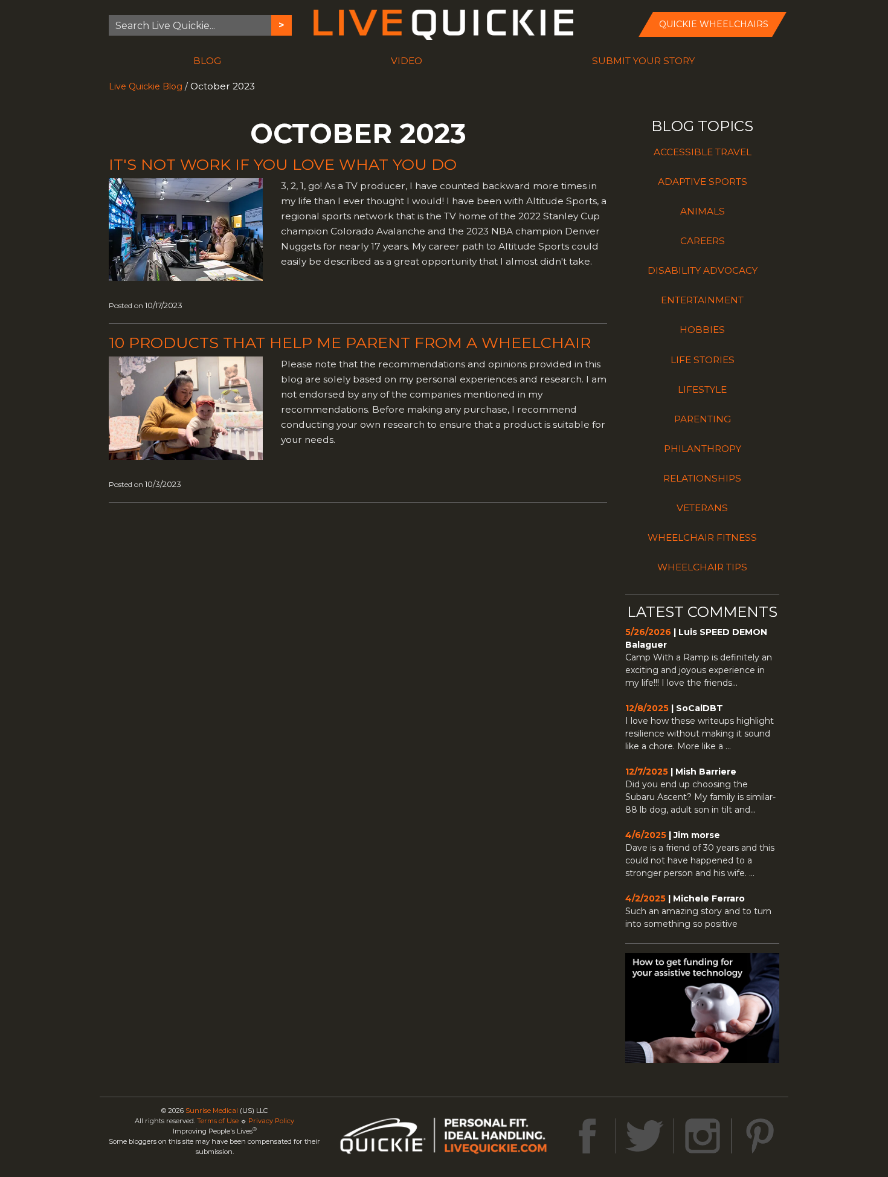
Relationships (702, 478)
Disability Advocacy (703, 270)
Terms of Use (218, 1121)
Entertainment (702, 300)
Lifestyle (702, 389)
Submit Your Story (643, 60)
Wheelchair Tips (702, 567)
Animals (702, 211)
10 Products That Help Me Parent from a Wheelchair (350, 343)
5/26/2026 (648, 632)
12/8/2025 (647, 708)
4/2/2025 (645, 898)
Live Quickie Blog (145, 86)
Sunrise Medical (211, 1110)
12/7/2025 (646, 771)
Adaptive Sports (702, 181)
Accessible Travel (702, 152)
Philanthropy (702, 448)
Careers (702, 241)
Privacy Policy (271, 1121)
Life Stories (703, 360)
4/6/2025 (645, 835)
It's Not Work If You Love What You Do (283, 164)
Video (406, 60)
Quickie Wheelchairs (713, 24)
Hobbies (702, 329)
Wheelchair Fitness (702, 537)
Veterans (702, 508)
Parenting (702, 419)
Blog (207, 60)
